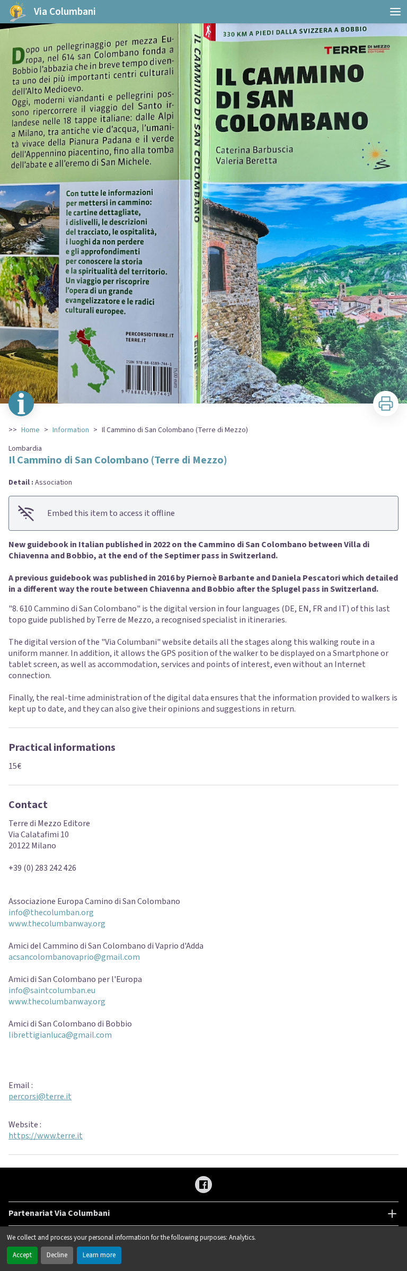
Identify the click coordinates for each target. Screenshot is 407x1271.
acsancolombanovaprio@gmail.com (74, 957)
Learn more (99, 1255)
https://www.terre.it (45, 1136)
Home (30, 430)
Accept (22, 1255)
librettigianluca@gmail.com (60, 1035)
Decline (57, 1255)
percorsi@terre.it (40, 1096)
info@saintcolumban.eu (51, 990)
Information (70, 430)
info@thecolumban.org (51, 912)
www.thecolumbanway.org (56, 924)
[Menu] (395, 11)
